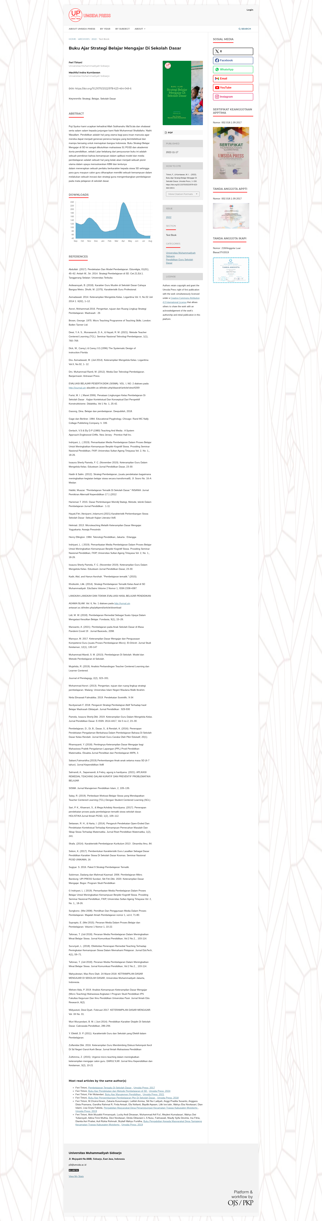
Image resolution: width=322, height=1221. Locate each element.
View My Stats (76, 1176)
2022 (94, 39)
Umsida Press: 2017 (144, 1087)
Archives (84, 39)
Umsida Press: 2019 (86, 1111)
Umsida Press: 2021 (153, 1094)
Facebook (226, 60)
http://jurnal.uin (122, 603)
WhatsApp (226, 69)
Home (72, 39)
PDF (170, 132)
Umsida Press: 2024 (159, 1091)
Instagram (226, 96)
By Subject (122, 28)
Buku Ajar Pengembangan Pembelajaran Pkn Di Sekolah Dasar (122, 1097)
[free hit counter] (74, 1170)
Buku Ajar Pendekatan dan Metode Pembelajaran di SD (118, 1091)
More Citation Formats (180, 194)
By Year (105, 28)
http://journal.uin (77, 387)
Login (250, 9)
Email (223, 78)
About (139, 28)
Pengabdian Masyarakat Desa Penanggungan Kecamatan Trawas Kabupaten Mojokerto (151, 1107)
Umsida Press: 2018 (168, 1097)
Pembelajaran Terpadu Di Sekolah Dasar (110, 1087)
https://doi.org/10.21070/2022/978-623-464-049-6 (103, 88)
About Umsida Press (82, 28)
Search (246, 28)
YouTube (225, 87)
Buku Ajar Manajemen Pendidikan (123, 1094)
